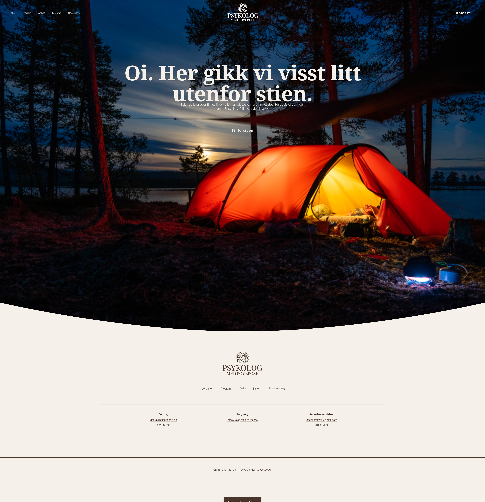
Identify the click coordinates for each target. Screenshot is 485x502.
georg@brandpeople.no (163, 419)
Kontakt (463, 13)
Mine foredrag (277, 388)
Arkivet (41, 13)
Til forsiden (242, 130)
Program (27, 13)
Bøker (12, 13)
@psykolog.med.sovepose (242, 419)
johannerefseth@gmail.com (321, 419)
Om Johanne (74, 13)
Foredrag (56, 13)
